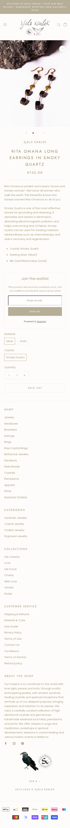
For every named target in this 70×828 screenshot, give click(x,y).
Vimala (8, 587)
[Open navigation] (5, 24)
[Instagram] (14, 743)
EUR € (33, 781)
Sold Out (35, 388)
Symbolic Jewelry (15, 518)
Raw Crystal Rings (16, 448)
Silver (9, 341)
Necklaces (11, 423)
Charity (9, 575)
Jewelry (9, 417)
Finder (8, 594)
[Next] (43, 133)
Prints (7, 491)
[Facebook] (5, 743)
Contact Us (11, 645)
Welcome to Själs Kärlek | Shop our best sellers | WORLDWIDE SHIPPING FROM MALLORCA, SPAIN (35, 7)
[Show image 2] (37, 133)
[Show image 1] (33, 133)
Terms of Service (15, 657)
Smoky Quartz (15, 357)
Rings (7, 442)
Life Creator (12, 557)
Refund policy (13, 663)
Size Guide (11, 626)
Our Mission (11, 651)
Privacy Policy (13, 632)
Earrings (9, 436)
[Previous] (26, 133)
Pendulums (11, 479)
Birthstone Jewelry (16, 454)
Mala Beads (12, 466)
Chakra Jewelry (14, 530)
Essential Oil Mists (15, 497)
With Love (10, 581)
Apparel (9, 485)
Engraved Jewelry (15, 536)
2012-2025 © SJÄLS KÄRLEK (35, 789)
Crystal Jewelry (14, 524)
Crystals (9, 473)
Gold (23, 341)
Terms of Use (13, 639)
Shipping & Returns (16, 614)
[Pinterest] (22, 743)
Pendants (10, 460)
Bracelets (10, 429)
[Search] (58, 24)
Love (7, 563)
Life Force (10, 569)
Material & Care (14, 620)
